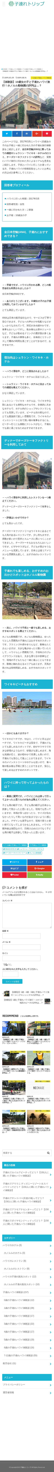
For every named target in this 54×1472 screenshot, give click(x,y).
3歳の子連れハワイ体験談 (19, 1324)
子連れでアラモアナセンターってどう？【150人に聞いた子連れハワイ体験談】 (26, 1211)
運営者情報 (8, 1392)
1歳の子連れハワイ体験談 (19, 1308)
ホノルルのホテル (14, 1253)
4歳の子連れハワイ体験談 (19, 1332)
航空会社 (9, 1363)
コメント (7, 901)
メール (6, 942)
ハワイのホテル (12, 1245)
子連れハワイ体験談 (39, 845)
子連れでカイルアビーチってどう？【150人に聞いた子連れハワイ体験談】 (26, 1174)
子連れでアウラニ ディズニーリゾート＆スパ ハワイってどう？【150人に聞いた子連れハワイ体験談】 (26, 1186)
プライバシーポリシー (14, 1384)
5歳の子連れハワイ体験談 (19, 1339)
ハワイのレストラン (14, 1261)
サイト (5, 953)
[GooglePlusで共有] (37, 133)
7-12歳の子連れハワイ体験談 (16, 845)
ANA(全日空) (10, 849)
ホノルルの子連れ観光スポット (21, 1284)
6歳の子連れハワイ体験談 (19, 1347)
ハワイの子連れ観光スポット (19, 1276)
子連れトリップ (25, 1467)
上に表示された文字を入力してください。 (20, 969)
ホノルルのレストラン (16, 1268)
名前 (5, 931)
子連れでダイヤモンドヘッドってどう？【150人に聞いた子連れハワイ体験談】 (26, 1222)
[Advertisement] (27, 37)
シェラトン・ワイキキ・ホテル (30, 849)
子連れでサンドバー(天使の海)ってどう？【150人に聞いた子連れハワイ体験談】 (23, 1200)
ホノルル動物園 (35, 853)
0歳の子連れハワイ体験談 (19, 1300)
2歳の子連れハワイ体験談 (19, 1316)
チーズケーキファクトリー (15, 853)
